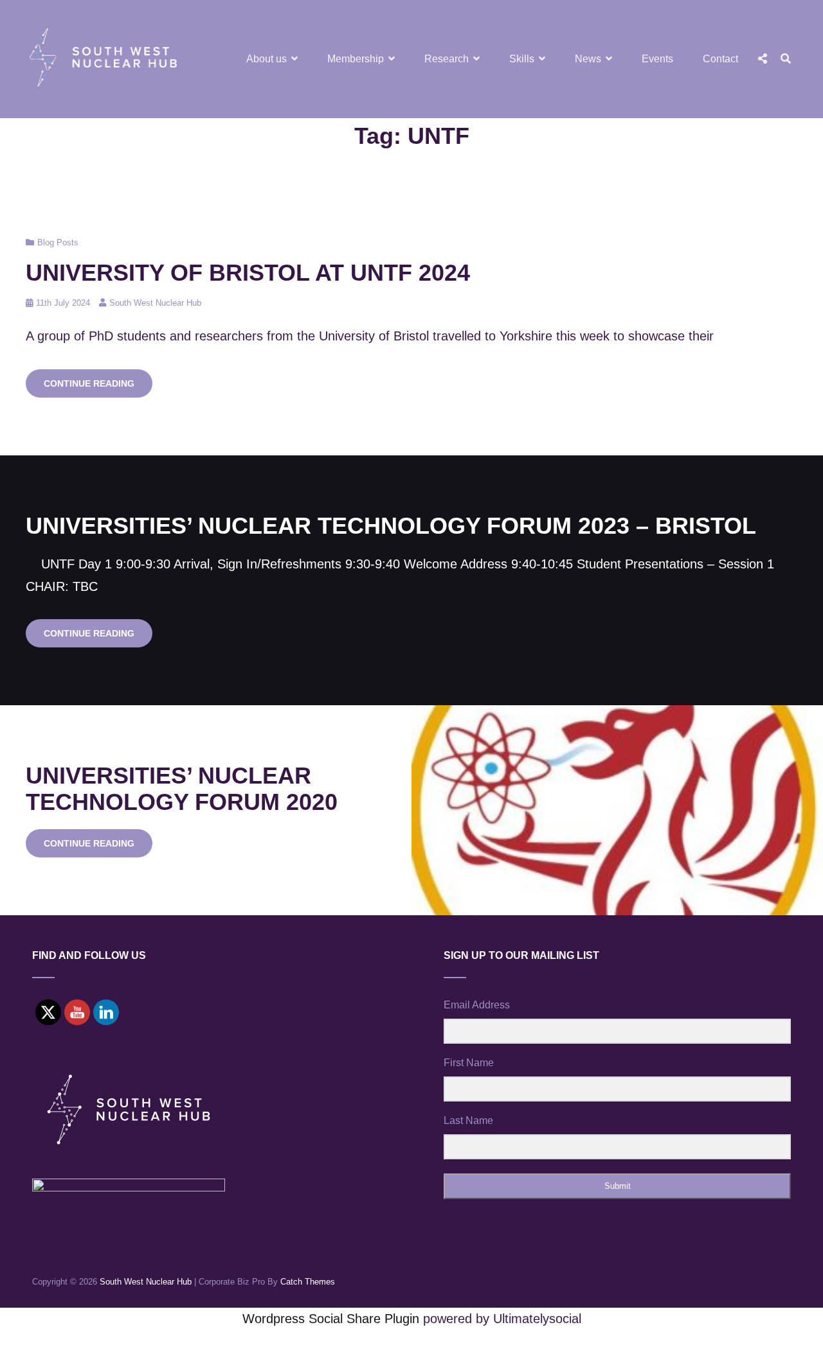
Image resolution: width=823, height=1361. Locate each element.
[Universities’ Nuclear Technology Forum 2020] (617, 810)
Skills (521, 58)
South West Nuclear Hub (155, 303)
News (588, 58)
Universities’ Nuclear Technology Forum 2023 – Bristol (391, 526)
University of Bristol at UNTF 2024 (248, 272)
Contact (720, 58)
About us (266, 58)
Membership (355, 58)
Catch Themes (307, 1281)
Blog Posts (57, 242)
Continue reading (98, 388)
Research (446, 58)
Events (657, 58)
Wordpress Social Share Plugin (332, 1319)
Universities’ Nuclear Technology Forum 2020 (182, 788)
